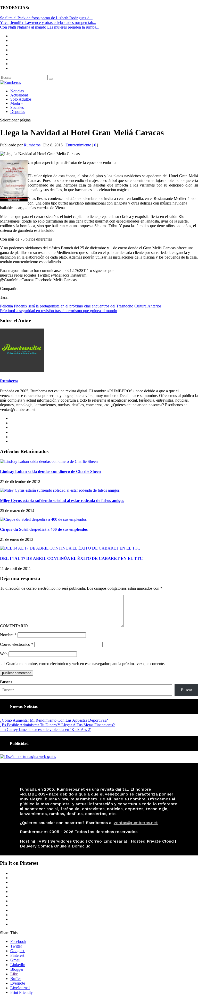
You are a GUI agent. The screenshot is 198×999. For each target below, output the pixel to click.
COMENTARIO (14, 626)
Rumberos (32, 145)
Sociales (17, 107)
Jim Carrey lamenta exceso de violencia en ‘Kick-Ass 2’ (45, 729)
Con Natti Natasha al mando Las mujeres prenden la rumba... (49, 27)
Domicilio (81, 846)
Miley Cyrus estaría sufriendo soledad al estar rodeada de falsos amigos (62, 500)
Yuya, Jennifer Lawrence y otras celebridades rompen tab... (48, 22)
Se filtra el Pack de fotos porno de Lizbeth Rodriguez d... (46, 18)
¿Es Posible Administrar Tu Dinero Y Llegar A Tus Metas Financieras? (57, 725)
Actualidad (19, 95)
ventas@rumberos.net (136, 822)
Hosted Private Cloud (152, 841)
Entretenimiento (78, 145)
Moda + (16, 103)
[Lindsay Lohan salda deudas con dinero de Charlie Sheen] (49, 461)
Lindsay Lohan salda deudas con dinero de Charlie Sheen (50, 471)
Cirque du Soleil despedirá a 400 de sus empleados (44, 529)
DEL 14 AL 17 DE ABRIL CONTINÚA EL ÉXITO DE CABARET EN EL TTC (71, 558)
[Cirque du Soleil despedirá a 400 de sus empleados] (43, 519)
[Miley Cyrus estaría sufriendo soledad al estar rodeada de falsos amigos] (60, 490)
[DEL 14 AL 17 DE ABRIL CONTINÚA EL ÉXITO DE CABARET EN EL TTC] (70, 548)
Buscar (6, 682)
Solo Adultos (20, 99)
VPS (43, 841)
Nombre (8, 635)
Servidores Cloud (67, 841)
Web (3, 654)
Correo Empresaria (107, 841)
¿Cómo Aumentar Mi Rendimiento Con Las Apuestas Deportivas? (54, 720)
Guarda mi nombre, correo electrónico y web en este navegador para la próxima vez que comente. (85, 663)
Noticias (17, 91)
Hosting (27, 841)
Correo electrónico (16, 644)
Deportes (17, 111)
